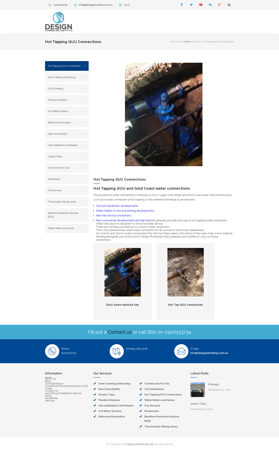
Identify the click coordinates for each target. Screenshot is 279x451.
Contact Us (51, 390)
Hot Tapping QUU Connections (64, 66)
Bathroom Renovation (59, 122)
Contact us (120, 332)
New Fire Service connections (113, 215)
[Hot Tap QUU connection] (185, 272)
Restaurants (54, 179)
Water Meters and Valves (61, 228)
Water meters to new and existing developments (125, 210)
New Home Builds (57, 134)
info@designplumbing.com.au (95, 4)
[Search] (229, 5)
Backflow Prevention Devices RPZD (63, 215)
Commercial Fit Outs (59, 167)
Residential (51, 398)
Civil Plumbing (55, 88)
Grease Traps (55, 156)
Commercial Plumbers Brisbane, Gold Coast (66, 387)
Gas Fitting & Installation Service (63, 393)
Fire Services (54, 190)
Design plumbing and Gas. (140, 444)
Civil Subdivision (54, 383)
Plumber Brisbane (57, 100)
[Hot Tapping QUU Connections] (163, 114)
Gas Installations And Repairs (63, 145)
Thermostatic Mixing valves (62, 201)
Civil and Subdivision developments (117, 205)
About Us (50, 378)
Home (187, 41)
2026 (123, 444)
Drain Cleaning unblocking (62, 77)
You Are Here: (177, 41)
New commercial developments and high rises (123, 220)
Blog (48, 381)
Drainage (213, 384)
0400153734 (60, 4)
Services (50, 400)
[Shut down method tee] (122, 272)
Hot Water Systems (58, 111)
